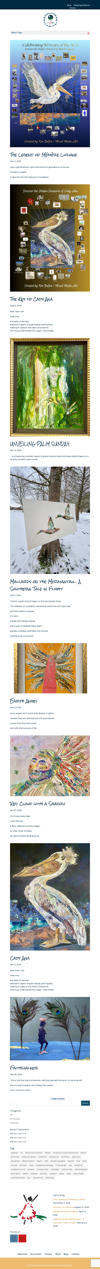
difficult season (28, 1161)
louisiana (30, 1169)
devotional (15, 1161)
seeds (61, 1174)
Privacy (48, 1254)
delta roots (76, 1157)
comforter (65, 1157)
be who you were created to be (65, 1153)
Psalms (25, 1174)
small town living (17, 1178)
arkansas (14, 1153)
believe (48, 1153)
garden (71, 1161)
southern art (38, 1178)
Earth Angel (24, 701)
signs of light (78, 1174)
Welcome (22, 1254)
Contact (75, 1254)
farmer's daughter (58, 1161)
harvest (14, 1165)
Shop (69, 5)
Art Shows (15, 1119)
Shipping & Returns (82, 5)
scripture (53, 1174)
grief (84, 1161)
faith (46, 1161)
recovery (43, 1174)
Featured (14, 1123)
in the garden (61, 1165)
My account (36, 1254)
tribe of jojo (50, 1178)
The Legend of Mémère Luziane (43, 155)
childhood (43, 1157)
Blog (66, 1254)
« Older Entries (57, 1099)
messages (55, 1169)
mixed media (67, 1169)
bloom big (15, 1157)
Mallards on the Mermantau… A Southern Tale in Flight (45, 585)
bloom (83, 1153)
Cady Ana (20, 958)
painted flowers (81, 1169)
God (78, 1161)
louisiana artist (42, 1169)
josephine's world (18, 1169)
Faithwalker (24, 1068)
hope (31, 1165)
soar (28, 1178)
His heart (23, 1165)
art (22, 1153)
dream (39, 1161)
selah (69, 1174)
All (11, 1115)
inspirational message (44, 1165)
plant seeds (15, 1174)
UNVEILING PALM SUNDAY (40, 444)
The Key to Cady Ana (31, 299)
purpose (34, 1174)
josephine (78, 1165)
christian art (54, 1157)
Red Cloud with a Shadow (37, 804)
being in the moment (33, 1153)
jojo (70, 1165)
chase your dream (29, 1157)
